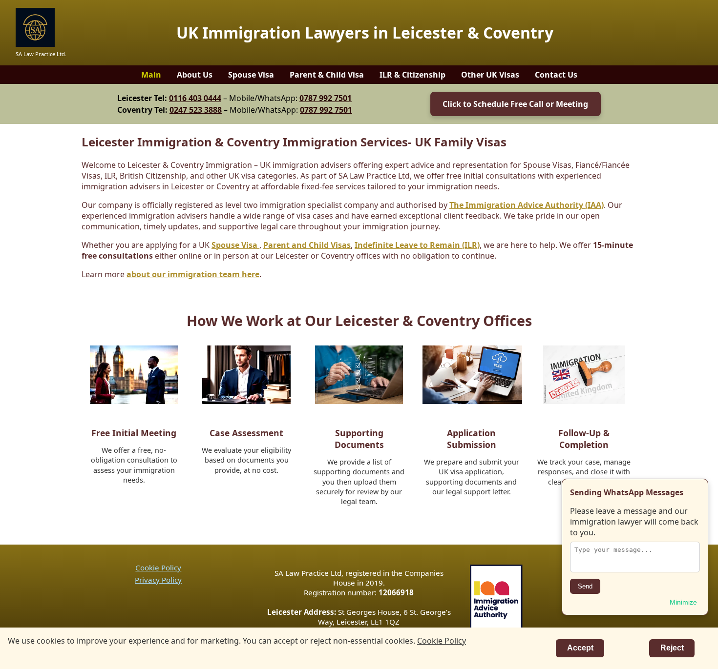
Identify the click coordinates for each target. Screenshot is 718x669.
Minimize (683, 602)
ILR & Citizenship (412, 74)
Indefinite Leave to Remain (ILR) (417, 245)
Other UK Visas (490, 74)
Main (151, 74)
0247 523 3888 (195, 109)
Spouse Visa (251, 74)
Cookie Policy (158, 567)
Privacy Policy (158, 580)
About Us (194, 74)
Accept (580, 648)
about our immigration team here (193, 274)
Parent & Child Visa (327, 74)
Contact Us (556, 74)
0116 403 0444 (195, 98)
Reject (672, 648)
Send (585, 586)
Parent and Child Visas (307, 245)
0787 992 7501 (325, 98)
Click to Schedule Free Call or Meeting (515, 104)
